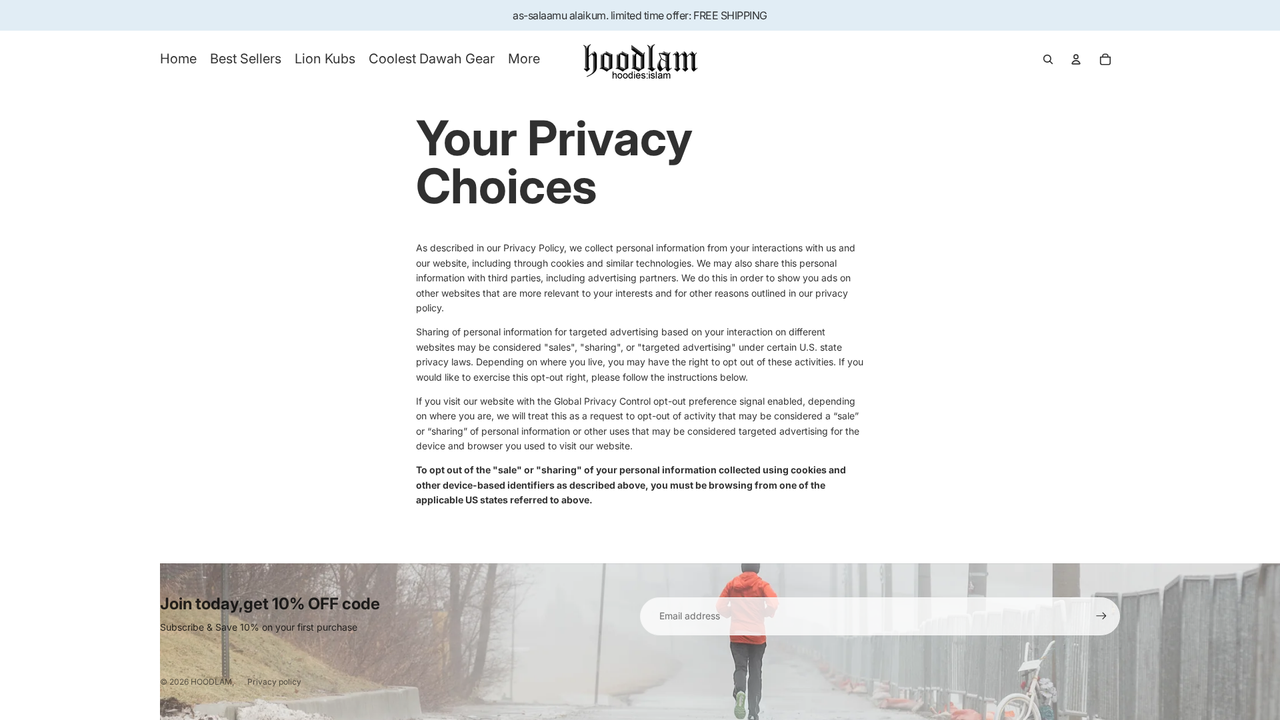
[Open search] (1048, 59)
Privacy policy (274, 682)
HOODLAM (211, 682)
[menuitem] (524, 59)
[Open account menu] (1076, 59)
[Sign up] (1101, 616)
